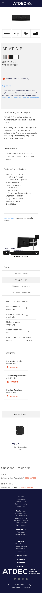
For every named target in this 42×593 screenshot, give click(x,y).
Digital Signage (21, 534)
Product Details (21, 273)
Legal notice (16, 587)
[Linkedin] (15, 579)
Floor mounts (21, 506)
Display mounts (21, 516)
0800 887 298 (30, 478)
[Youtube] (19, 579)
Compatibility (21, 280)
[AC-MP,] (20, 430)
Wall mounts (21, 501)
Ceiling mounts (21, 504)
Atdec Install (21, 548)
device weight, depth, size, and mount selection (20, 98)
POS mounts (21, 525)
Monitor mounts (21, 513)
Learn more (9, 218)
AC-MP (15, 444)
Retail (21, 537)
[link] (5, 57)
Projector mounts (21, 520)
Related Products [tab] (21, 414)
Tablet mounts (21, 523)
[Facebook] (27, 579)
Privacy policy (25, 587)
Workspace (21, 532)
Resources (21, 551)
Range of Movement (21, 286)
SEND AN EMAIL (26, 487)
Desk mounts (21, 499)
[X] (23, 579)
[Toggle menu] (3, 3)
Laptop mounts (21, 518)
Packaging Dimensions (21, 292)
